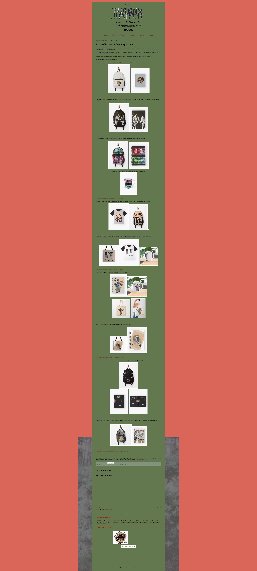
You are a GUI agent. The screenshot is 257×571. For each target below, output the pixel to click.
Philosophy (139, 520)
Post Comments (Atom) (107, 509)
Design (110, 464)
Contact (142, 35)
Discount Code (114, 464)
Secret (104, 523)
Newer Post (98, 507)
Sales (123, 520)
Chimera (121, 522)
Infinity (142, 522)
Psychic (103, 522)
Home (105, 35)
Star (152, 522)
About (132, 35)
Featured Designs (119, 35)
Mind (99, 522)
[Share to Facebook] (112, 463)
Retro (144, 520)
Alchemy (110, 522)
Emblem (135, 522)
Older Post (158, 507)
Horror (112, 520)
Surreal (124, 464)
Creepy (128, 520)
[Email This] (108, 463)
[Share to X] (110, 463)
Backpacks (101, 464)
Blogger (136, 567)
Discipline (131, 522)
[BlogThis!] (109, 463)
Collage (107, 464)
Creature (118, 520)
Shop (152, 35)
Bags (104, 464)
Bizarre (107, 520)
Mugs (119, 464)
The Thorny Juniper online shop (111, 53)
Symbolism (149, 520)
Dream (158, 520)
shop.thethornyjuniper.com (142, 459)
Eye (139, 522)
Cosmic (155, 522)
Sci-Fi (107, 522)
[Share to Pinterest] (113, 463)
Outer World (147, 522)
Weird (154, 520)
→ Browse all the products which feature (109, 97)
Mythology (133, 520)
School (121, 464)
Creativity (126, 522)
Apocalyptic (116, 522)
